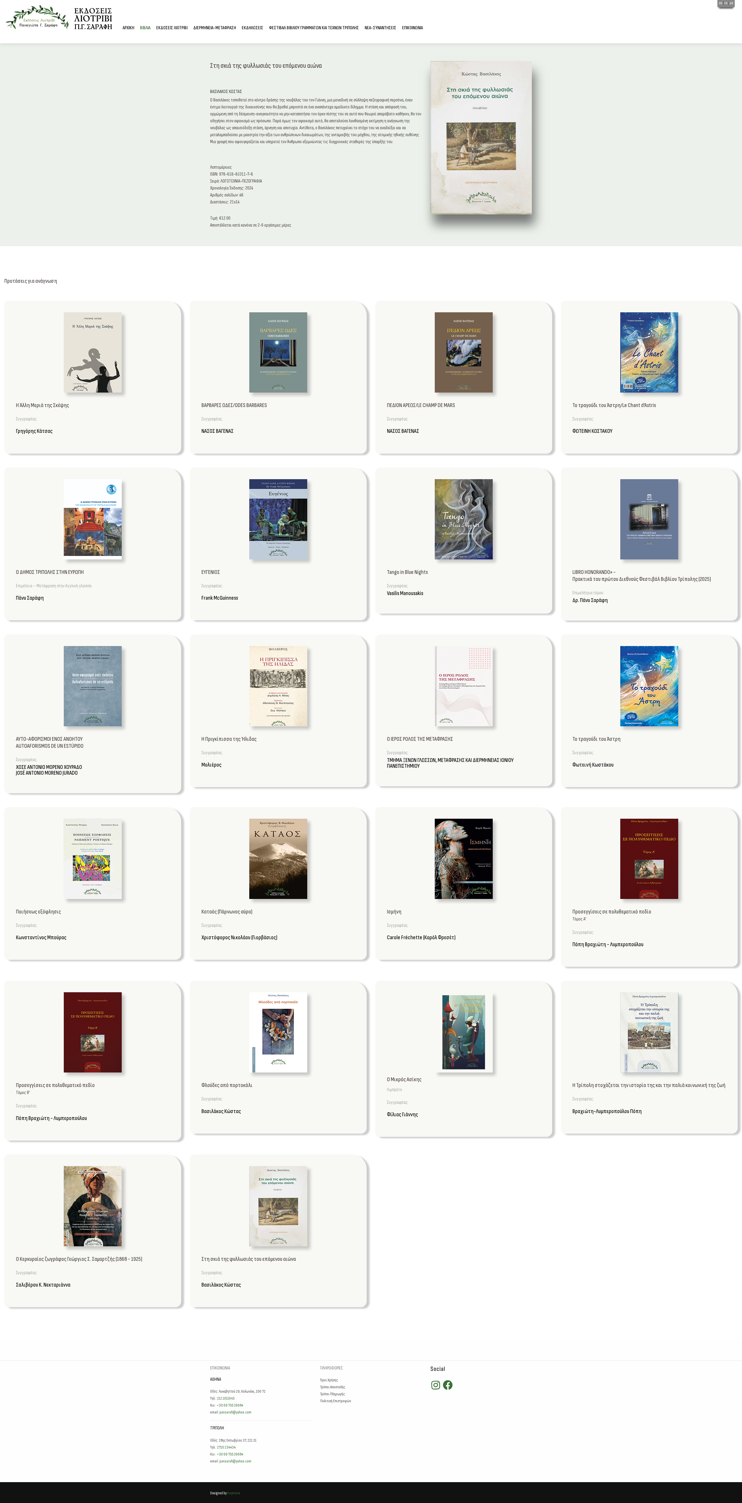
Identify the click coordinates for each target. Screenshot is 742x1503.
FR (726, 3)
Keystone (233, 1493)
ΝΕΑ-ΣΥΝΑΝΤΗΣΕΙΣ (380, 28)
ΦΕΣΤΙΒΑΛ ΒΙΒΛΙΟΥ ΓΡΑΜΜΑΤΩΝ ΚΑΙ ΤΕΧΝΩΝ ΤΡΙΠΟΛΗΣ (314, 28)
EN (721, 3)
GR (731, 3)
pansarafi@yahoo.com (235, 1412)
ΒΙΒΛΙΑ (145, 28)
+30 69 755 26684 (230, 1405)
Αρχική (128, 28)
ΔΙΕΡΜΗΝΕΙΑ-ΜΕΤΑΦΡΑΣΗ (214, 28)
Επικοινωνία (412, 28)
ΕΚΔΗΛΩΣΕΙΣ (252, 28)
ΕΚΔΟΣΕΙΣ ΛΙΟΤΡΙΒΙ (172, 28)
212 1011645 (225, 1398)
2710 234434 (226, 1447)
